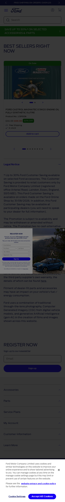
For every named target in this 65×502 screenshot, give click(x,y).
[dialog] (32, 480)
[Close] (59, 470)
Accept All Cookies (42, 496)
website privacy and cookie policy (38, 483)
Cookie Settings (17, 496)
